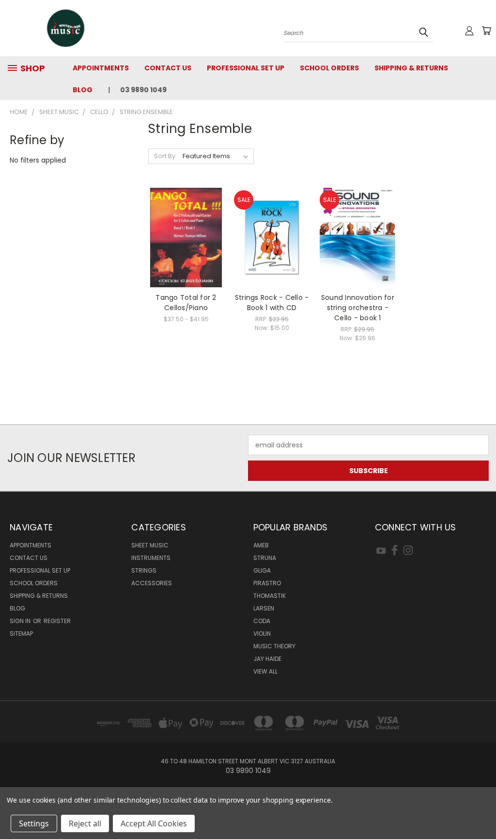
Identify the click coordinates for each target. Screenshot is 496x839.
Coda (261, 621)
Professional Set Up (245, 68)
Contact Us (167, 68)
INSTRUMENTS (150, 558)
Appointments (101, 68)
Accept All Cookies (154, 823)
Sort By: (165, 156)
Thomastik (269, 596)
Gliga (262, 570)
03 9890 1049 (143, 90)
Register (57, 621)
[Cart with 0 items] (486, 30)
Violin (262, 633)
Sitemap (21, 633)
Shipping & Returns (411, 68)
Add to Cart (272, 254)
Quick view (186, 218)
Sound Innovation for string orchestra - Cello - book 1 (357, 308)
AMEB (261, 545)
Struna (264, 558)
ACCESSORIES (151, 583)
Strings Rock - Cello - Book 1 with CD (272, 303)
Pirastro (267, 583)
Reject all (85, 823)
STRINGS (143, 570)
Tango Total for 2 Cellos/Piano (185, 303)
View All (265, 671)
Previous (481, 809)
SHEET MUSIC (150, 545)
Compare (183, 236)
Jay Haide (267, 659)
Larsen (263, 608)
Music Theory (274, 646)
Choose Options (186, 254)
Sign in (21, 621)
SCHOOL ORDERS (329, 68)
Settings (34, 823)
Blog (83, 90)
